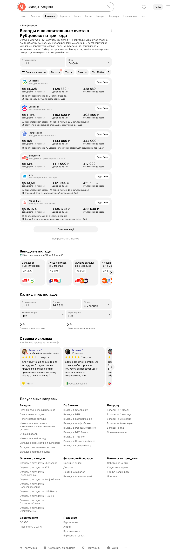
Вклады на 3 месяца (119, 418)
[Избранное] (144, 7)
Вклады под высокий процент (37, 409)
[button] (34, 72)
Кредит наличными (118, 471)
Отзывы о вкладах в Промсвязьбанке (32, 502)
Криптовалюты (71, 531)
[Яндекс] (22, 7)
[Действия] (111, 31)
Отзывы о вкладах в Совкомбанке (32, 509)
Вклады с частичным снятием (37, 447)
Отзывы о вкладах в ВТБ (34, 467)
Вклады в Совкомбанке (77, 445)
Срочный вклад (72, 462)
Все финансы (29, 25)
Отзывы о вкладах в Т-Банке (37, 495)
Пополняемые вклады (33, 418)
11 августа (43, 357)
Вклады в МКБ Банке (75, 432)
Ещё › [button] (63, 99)
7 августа (86, 357)
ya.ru (115, 547)
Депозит (68, 467)
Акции (67, 526)
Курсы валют (71, 522)
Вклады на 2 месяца (119, 414)
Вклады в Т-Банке (74, 436)
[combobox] (65, 6)
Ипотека (112, 476)
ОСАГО (24, 522)
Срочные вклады (117, 432)
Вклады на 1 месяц (118, 409)
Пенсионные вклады (32, 414)
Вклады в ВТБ (71, 414)
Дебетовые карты (117, 462)
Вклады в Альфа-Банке (77, 423)
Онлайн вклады (29, 433)
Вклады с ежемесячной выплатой (40, 442)
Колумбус (31, 547)
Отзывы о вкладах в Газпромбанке (32, 473)
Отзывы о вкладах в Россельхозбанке (32, 485)
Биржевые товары (74, 535)
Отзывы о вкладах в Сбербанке (38, 462)
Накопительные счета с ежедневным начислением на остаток (38, 426)
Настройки (93, 547)
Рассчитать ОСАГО (31, 526)
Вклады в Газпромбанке (77, 418)
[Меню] (168, 6)
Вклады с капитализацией (35, 451)
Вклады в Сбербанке (75, 409)
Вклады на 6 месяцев (120, 423)
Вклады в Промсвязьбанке (79, 441)
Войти (158, 7)
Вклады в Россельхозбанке (79, 427)
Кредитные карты (117, 467)
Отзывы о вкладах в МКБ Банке (38, 491)
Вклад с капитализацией (77, 476)
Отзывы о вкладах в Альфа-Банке (40, 479)
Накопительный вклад (33, 438)
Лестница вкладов (74, 471)
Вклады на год (115, 427)
